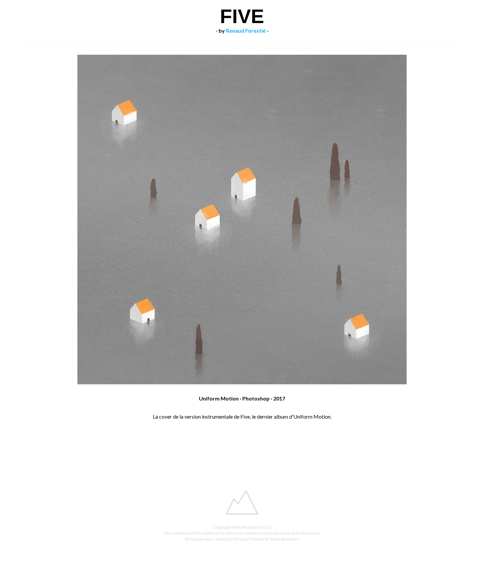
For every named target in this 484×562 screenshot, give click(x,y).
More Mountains (246, 527)
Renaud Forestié (246, 30)
